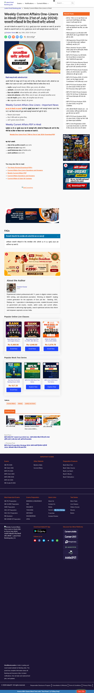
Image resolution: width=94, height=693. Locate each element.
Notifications (29, 3)
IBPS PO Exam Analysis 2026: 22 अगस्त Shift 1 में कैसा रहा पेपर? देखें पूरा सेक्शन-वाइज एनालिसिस (77, 118)
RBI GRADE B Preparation (12, 519)
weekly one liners (30, 403)
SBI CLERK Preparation (11, 504)
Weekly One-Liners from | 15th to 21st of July (25, 134)
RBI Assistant (8, 516)
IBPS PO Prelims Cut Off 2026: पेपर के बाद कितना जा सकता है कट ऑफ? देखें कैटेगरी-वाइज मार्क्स (76, 57)
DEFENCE (29, 513)
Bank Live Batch (68, 471)
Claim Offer (81, 691)
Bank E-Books (67, 474)
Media (50, 507)
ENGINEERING (31, 516)
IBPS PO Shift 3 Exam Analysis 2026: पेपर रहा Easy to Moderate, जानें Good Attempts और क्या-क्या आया (76, 95)
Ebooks (72, 510)
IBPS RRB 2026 (9, 477)
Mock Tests (73, 501)
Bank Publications (68, 477)
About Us (51, 501)
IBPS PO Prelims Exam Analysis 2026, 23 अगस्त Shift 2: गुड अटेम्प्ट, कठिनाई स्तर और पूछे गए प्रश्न (77, 72)
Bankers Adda (38, 465)
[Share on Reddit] (13, 37)
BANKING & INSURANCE (34, 501)
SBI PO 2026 (8, 465)
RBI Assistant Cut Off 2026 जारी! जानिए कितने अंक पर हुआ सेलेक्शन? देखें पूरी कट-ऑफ (77, 35)
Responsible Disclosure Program (40, 685)
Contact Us (51, 504)
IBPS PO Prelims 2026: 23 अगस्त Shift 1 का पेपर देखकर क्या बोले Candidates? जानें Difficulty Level (76, 79)
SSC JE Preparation (10, 510)
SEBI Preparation (9, 507)
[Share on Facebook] (17, 37)
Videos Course (74, 507)
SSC (27, 504)
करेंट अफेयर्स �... (11, 426)
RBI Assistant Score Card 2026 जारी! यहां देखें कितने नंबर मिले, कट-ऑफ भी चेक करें (77, 27)
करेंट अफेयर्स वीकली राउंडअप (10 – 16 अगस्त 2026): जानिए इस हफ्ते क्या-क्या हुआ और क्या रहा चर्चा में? (77, 111)
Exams (19, 3)
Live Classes (74, 504)
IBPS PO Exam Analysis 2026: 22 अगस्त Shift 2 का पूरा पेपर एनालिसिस (76, 104)
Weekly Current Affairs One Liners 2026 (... (32, 427)
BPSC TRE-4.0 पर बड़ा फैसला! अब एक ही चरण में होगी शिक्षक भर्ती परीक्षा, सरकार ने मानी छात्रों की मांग (76, 20)
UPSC (28, 519)
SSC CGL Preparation (11, 513)
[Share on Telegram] (9, 37)
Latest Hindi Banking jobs (12, 8)
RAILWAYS (29, 507)
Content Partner (53, 516)
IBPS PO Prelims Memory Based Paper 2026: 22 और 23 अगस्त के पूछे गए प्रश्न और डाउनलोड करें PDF (77, 64)
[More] (54, 1)
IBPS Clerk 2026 (9, 474)
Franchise (51, 513)
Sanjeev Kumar (11, 32)
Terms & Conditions (75, 685)
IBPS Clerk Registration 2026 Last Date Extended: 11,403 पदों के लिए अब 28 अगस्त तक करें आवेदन (76, 126)
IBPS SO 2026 (8, 480)
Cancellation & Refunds (60, 685)
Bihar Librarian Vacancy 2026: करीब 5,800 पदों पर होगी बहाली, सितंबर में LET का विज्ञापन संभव (77, 50)
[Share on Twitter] (21, 37)
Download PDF (50, 134)
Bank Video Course (69, 468)
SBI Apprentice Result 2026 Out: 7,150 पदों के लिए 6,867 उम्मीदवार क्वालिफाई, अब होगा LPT (76, 42)
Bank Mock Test (68, 465)
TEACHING (29, 510)
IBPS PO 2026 (8, 471)
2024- (42, 134)
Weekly (20, 403)
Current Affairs (42, 3)
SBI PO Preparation (10, 501)
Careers (56, 510)
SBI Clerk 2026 (9, 468)
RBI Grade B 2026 (10, 483)
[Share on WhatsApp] (5, 37)
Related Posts (9, 411)
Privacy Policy (87, 685)
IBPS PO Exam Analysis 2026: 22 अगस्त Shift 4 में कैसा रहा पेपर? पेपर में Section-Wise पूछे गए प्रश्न (76, 87)
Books (72, 513)
